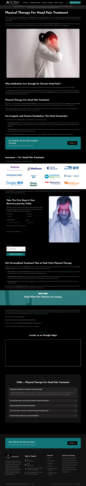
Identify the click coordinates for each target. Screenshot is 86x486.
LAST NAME (28, 214)
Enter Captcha (9, 245)
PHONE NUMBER (10, 219)
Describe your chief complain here (13, 231)
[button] (43, 389)
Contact (61, 2)
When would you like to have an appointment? (15, 225)
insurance (30, 161)
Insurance (44, 2)
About (56, 2)
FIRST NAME (9, 214)
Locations (50, 2)
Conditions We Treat (35, 2)
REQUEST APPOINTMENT (16, 254)
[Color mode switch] (67, 2)
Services (25, 2)
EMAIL (27, 219)
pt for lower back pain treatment (40, 313)
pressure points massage (70, 271)
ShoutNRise (31, 483)
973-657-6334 (76, 2)
